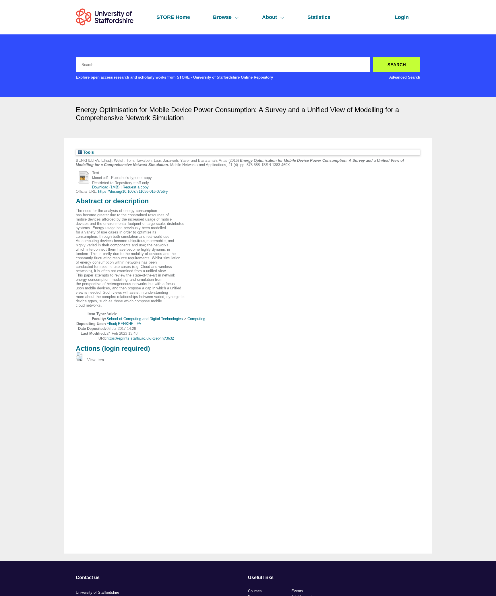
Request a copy (136, 187)
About (269, 17)
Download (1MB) (105, 187)
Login (402, 17)
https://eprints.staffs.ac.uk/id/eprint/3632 (140, 338)
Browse (222, 17)
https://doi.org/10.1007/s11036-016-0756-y (133, 191)
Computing (196, 319)
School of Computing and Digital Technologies (144, 319)
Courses (255, 591)
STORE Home (173, 17)
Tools (88, 152)
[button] (79, 356)
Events (297, 591)
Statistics (318, 17)
